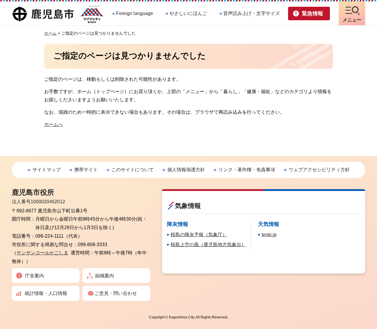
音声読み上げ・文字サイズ (251, 13)
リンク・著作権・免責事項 (247, 169)
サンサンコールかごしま (42, 252)
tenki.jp (269, 234)
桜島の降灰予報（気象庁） (199, 234)
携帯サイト (86, 169)
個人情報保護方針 (186, 169)
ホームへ (53, 124)
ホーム (50, 33)
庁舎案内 (34, 275)
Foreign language (134, 13)
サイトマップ (46, 169)
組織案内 (104, 275)
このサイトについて (132, 169)
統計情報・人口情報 (46, 293)
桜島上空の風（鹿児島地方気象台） (208, 244)
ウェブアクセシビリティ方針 (319, 169)
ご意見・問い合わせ (116, 293)
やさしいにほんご (188, 13)
